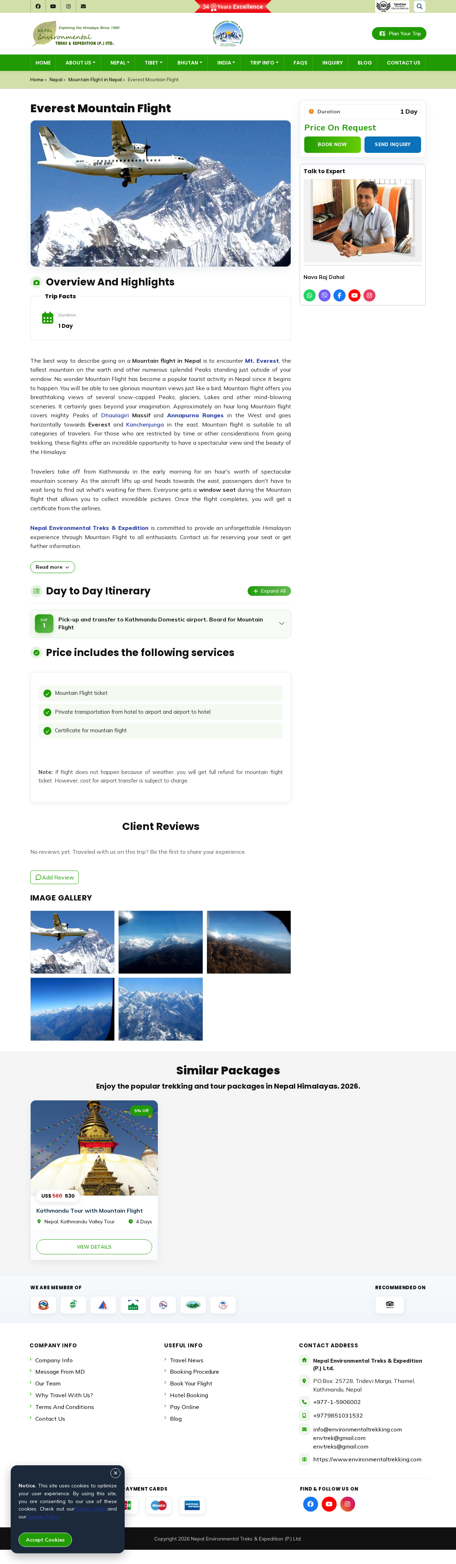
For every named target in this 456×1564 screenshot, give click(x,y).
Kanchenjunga (145, 424)
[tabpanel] (160, 737)
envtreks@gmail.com (340, 1446)
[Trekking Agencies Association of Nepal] (73, 1305)
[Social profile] (310, 1504)
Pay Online (184, 1406)
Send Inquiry (392, 144)
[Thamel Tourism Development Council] (223, 1305)
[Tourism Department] (43, 1305)
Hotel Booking (189, 1395)
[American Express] (192, 1505)
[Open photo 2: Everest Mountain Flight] (160, 942)
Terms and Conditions (64, 1406)
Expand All (273, 591)
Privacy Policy (91, 1509)
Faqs (300, 62)
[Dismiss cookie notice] (115, 1473)
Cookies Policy (42, 1516)
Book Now (332, 144)
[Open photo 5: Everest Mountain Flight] (160, 1009)
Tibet (151, 62)
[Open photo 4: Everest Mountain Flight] (72, 1009)
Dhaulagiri (115, 415)
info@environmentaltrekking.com (357, 1429)
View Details (94, 1247)
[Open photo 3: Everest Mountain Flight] (249, 942)
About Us (78, 62)
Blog (365, 62)
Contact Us (403, 62)
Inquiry (332, 62)
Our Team (48, 1383)
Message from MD (60, 1371)
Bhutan (187, 62)
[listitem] (310, 295)
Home (43, 62)
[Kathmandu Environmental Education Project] (133, 1305)
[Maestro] (159, 1505)
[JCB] (125, 1505)
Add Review (58, 877)
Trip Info (262, 62)
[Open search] (420, 6)
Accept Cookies (45, 1540)
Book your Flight (191, 1383)
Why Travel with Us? (64, 1395)
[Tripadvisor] (389, 1305)
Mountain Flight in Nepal (95, 79)
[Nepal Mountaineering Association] (103, 1305)
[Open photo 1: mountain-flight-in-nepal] (72, 942)
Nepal (118, 62)
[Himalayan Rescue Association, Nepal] (163, 1305)
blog (176, 1418)
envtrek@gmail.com (339, 1437)
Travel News (186, 1360)
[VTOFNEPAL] (193, 1305)
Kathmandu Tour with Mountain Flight (89, 1210)
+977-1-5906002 (337, 1401)
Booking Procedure (194, 1371)
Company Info (54, 1360)
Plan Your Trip (405, 33)
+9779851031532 (338, 1415)
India (224, 62)
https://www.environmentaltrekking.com (367, 1459)
